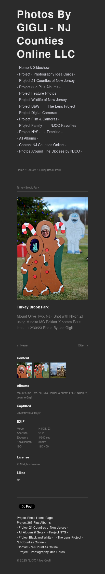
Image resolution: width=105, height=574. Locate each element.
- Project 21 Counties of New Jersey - (47, 80)
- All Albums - (27, 138)
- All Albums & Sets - (31, 532)
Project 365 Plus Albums (34, 522)
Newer (24, 345)
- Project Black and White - (35, 537)
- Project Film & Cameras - (38, 118)
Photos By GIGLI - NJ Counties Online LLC (46, 33)
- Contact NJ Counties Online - (41, 144)
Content (31, 170)
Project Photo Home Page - (36, 517)
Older (81, 345)
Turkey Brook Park (49, 170)
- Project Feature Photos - (38, 93)
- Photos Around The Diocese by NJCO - (49, 151)
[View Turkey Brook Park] (24, 375)
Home (20, 170)
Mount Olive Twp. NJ (29, 393)
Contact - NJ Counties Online (37, 547)
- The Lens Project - (61, 106)
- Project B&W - (29, 106)
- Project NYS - (29, 131)
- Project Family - (30, 125)
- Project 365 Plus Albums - (39, 86)
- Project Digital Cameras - (38, 112)
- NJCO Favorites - (63, 125)
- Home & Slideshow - (34, 67)
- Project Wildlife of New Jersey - (43, 99)
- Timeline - (53, 131)
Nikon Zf (82, 393)
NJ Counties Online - (31, 542)
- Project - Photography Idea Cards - (46, 74)
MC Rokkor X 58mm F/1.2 (59, 393)
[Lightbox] (52, 300)
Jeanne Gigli (24, 397)
